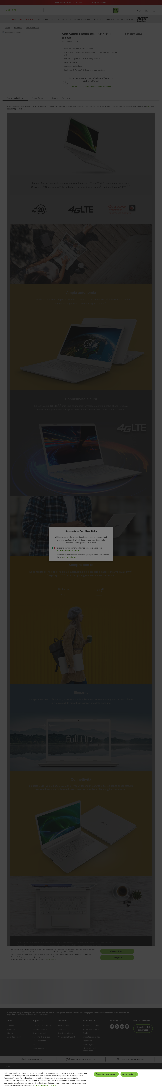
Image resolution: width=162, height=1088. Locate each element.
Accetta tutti (129, 1074)
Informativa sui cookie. (46, 1085)
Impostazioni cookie (106, 1074)
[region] (81, 1078)
